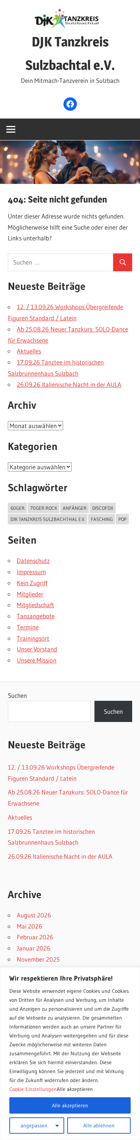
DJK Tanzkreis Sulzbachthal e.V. (47, 519)
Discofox (102, 508)
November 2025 (38, 959)
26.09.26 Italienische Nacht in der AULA (69, 384)
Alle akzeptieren (70, 1105)
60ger (17, 508)
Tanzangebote (36, 616)
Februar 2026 (35, 937)
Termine (27, 627)
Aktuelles (29, 351)
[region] (70, 1053)
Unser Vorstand (37, 649)
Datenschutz (33, 560)
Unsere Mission (36, 660)
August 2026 (34, 915)
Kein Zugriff (32, 583)
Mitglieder (30, 594)
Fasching (102, 519)
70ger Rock (43, 508)
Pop (122, 519)
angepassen (34, 1125)
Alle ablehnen (99, 1125)
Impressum (31, 572)
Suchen (17, 695)
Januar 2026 (33, 948)
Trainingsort (33, 638)
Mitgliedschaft (35, 605)
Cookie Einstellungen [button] (33, 1089)
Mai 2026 (29, 926)
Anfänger (75, 508)
